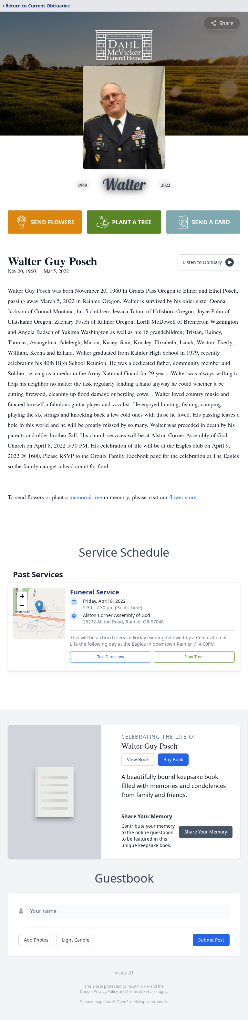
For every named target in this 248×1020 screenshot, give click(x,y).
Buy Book (173, 759)
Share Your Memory (205, 832)
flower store (182, 497)
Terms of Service (142, 991)
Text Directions (110, 657)
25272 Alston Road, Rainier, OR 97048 (123, 622)
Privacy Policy (106, 991)
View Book (138, 759)
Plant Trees (194, 657)
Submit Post (211, 940)
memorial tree (85, 497)
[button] (39, 606)
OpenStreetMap (131, 1002)
